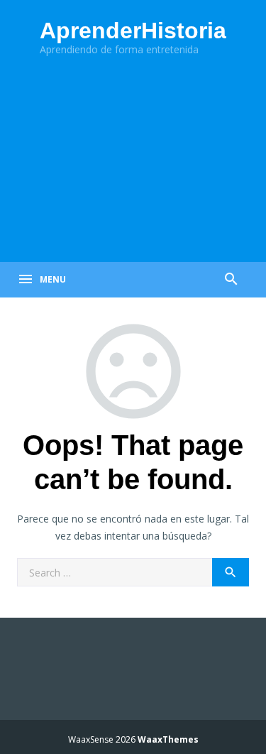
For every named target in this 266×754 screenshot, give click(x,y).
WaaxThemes (168, 739)
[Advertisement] (133, 162)
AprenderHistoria (133, 30)
